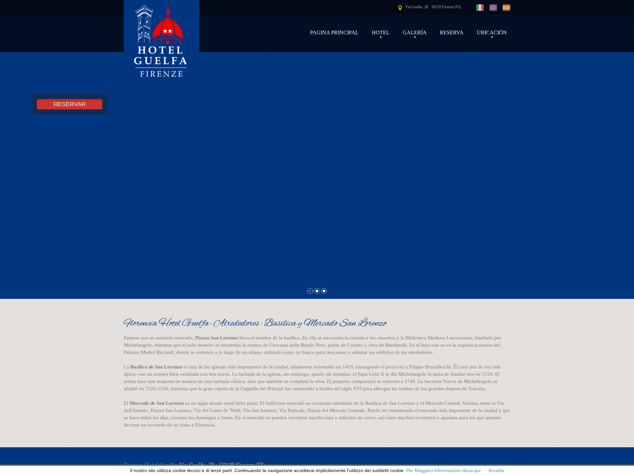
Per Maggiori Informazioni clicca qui (443, 470)
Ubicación (492, 32)
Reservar (69, 104)
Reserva (452, 32)
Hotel (381, 32)
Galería (415, 32)
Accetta (496, 470)
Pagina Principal (334, 32)
